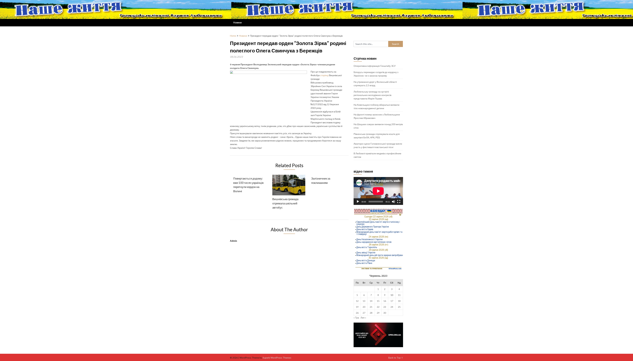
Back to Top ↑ (395, 357)
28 (371, 312)
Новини (237, 22)
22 (378, 306)
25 (399, 306)
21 (371, 306)
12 (357, 301)
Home (233, 35)
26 (357, 312)
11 (399, 295)
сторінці (324, 75)
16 (384, 301)
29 (378, 312)
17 (392, 301)
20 (364, 306)
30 (384, 312)
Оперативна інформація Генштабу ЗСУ (375, 65)
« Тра (356, 317)
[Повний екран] (398, 201)
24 (392, 306)
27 (364, 312)
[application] (378, 191)
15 (378, 301)
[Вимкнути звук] (393, 201)
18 (399, 301)
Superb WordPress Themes (277, 357)
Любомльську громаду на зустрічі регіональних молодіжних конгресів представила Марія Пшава (372, 95)
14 (371, 301)
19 (357, 306)
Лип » (363, 317)
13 (364, 301)
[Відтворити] (358, 201)
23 (384, 306)
